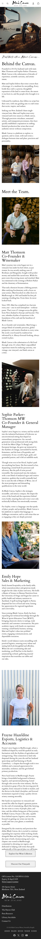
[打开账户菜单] (33, 3)
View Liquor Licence (10, 881)
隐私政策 (14, 931)
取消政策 (34, 931)
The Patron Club (8, 910)
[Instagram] (22, 935)
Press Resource (7, 913)
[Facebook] (14, 935)
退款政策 (7, 931)
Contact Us (6, 921)
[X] (18, 935)
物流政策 (27, 931)
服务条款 (20, 931)
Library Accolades (9, 917)
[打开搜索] (7, 3)
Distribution (7, 906)
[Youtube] (26, 935)
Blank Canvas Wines (17, 927)
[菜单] (2, 3)
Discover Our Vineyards (20, 864)
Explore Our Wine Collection (20, 853)
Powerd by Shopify (29, 927)
